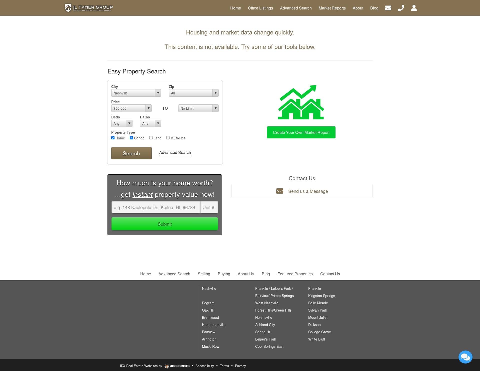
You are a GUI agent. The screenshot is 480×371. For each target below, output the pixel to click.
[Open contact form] (388, 7)
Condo (138, 137)
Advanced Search (175, 152)
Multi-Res (178, 137)
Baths (145, 116)
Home (119, 137)
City (114, 86)
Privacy (240, 365)
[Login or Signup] (414, 7)
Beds (115, 116)
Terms (224, 365)
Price (115, 101)
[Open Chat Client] (465, 357)
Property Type (123, 132)
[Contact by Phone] (401, 7)
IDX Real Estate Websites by (141, 365)
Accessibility (205, 365)
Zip (171, 86)
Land (157, 137)
